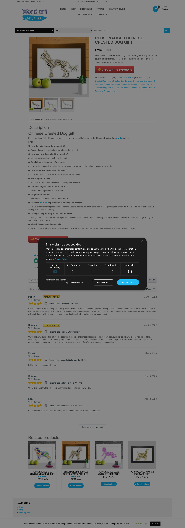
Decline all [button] (103, 282)
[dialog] (92, 264)
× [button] (142, 241)
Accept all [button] (128, 282)
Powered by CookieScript (56, 280)
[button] (75, 282)
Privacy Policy (61, 259)
